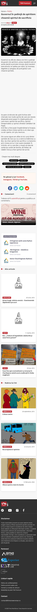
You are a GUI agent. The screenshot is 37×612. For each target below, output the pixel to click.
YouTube (23, 179)
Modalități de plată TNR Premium (11, 590)
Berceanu (14, 160)
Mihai (8, 23)
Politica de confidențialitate (9, 583)
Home (3, 11)
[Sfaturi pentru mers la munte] (18, 474)
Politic (9, 11)
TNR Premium (25, 3)
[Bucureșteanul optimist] (18, 439)
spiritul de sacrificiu (14, 167)
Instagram (7, 179)
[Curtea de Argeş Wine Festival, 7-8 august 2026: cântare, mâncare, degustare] (18, 214)
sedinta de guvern (10, 164)
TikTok (15, 179)
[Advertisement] (18, 92)
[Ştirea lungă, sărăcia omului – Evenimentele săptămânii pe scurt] (18, 290)
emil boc (23, 160)
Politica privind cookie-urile (9, 585)
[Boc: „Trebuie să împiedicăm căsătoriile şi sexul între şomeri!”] (18, 325)
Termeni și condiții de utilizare (10, 588)
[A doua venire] (18, 404)
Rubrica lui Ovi (7, 411)
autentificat (15, 198)
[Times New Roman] (4, 3)
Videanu (27, 167)
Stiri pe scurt (6, 297)
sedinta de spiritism (26, 164)
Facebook (20, 177)
